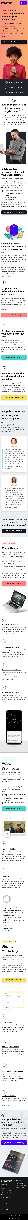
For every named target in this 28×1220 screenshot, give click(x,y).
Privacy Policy (5, 1209)
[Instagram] (15, 1218)
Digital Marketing (20, 1187)
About (3, 1206)
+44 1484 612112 (5, 1197)
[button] (12, 746)
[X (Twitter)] (18, 1218)
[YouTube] (12, 1218)
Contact (3, 1207)
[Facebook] (9, 1218)
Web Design (19, 1183)
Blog (17, 1206)
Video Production (21, 1185)
